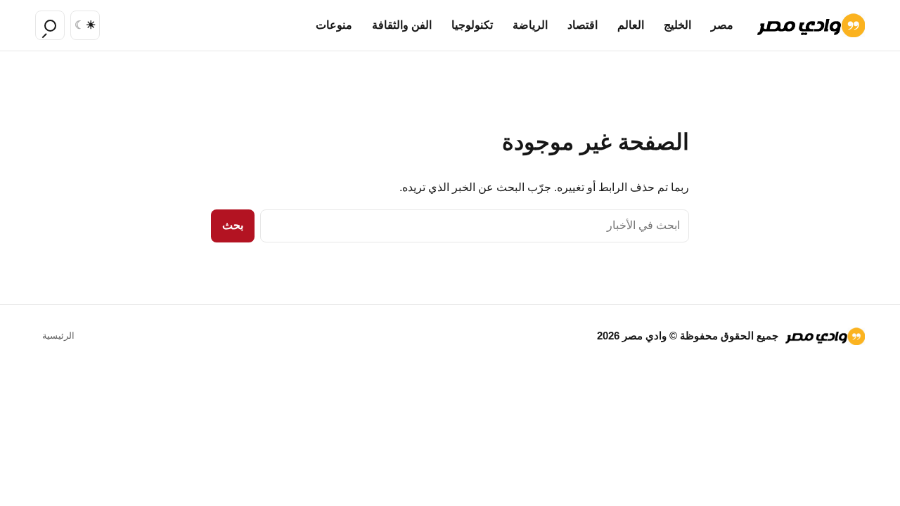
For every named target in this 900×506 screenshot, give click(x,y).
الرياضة (530, 25)
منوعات (334, 25)
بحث (232, 225)
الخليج (677, 25)
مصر (722, 25)
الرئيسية (58, 335)
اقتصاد (582, 25)
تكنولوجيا (472, 25)
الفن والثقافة (402, 25)
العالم (630, 25)
